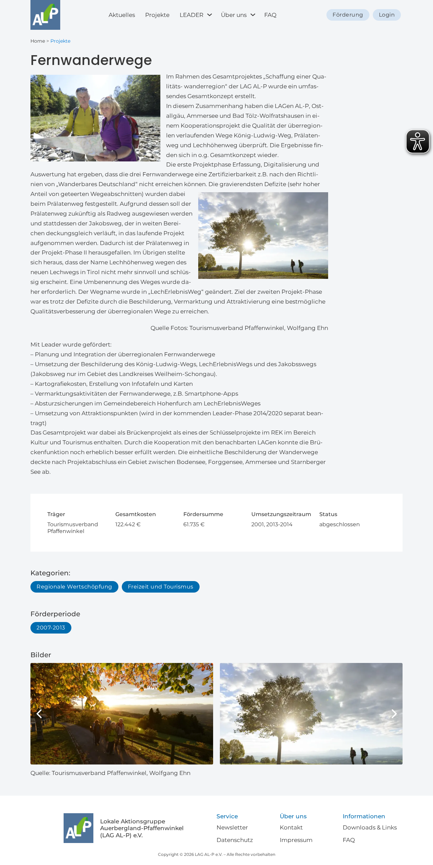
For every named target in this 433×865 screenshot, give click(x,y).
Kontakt (291, 827)
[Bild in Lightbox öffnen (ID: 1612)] (311, 713)
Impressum (296, 840)
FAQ (270, 15)
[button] (38, 713)
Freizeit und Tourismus (160, 586)
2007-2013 (51, 627)
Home (37, 41)
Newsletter (232, 827)
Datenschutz (234, 840)
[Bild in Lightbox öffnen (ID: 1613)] (121, 713)
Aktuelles (122, 15)
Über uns (234, 15)
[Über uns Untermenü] (253, 14)
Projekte (157, 15)
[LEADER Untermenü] (210, 14)
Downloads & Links (370, 827)
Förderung (348, 15)
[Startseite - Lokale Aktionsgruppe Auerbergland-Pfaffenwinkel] (45, 15)
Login (387, 15)
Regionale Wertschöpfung (74, 586)
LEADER (191, 15)
